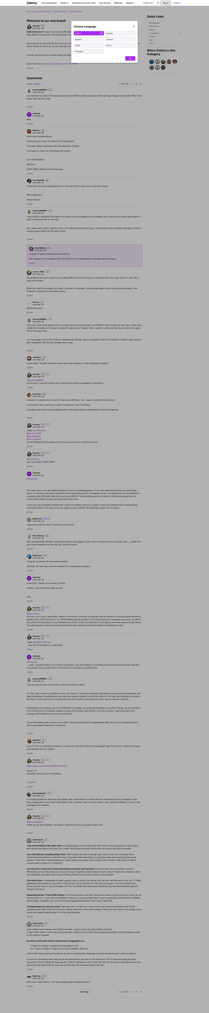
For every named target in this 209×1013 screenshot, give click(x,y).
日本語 (77, 45)
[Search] (158, 3)
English (78, 33)
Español (109, 33)
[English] (32, 3)
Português (79, 51)
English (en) (148, 3)
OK (130, 58)
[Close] (133, 26)
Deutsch (78, 39)
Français (109, 39)
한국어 (109, 45)
